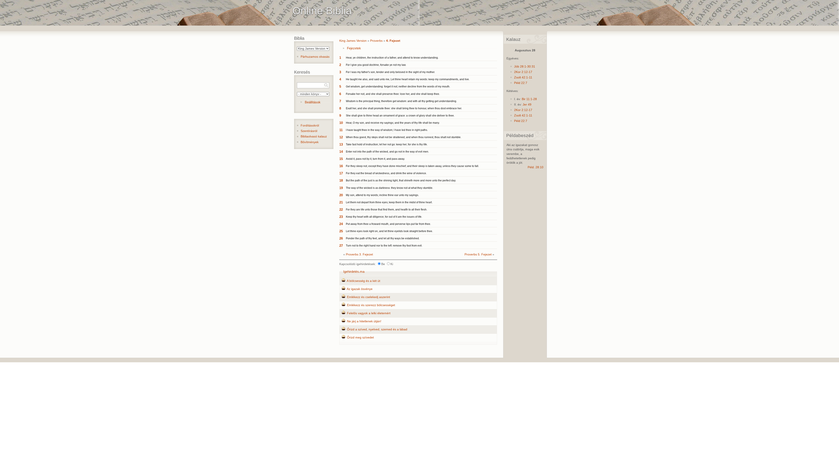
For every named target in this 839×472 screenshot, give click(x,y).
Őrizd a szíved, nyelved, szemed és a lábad (377, 329)
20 (341, 195)
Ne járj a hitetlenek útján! (364, 321)
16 (341, 166)
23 (341, 217)
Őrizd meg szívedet (360, 337)
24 (341, 224)
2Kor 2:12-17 (523, 72)
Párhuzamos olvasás (315, 56)
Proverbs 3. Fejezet (359, 254)
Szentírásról (309, 131)
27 (341, 245)
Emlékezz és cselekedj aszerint (368, 297)
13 (341, 144)
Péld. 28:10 (535, 167)
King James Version (353, 40)
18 (341, 180)
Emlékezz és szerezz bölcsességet (371, 305)
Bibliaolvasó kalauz (314, 136)
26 (341, 238)
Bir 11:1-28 (529, 99)
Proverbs (376, 40)
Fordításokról (310, 125)
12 (341, 137)
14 (341, 151)
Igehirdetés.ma (353, 271)
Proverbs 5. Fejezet (478, 254)
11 (341, 130)
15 (341, 159)
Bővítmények (310, 142)
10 (341, 123)
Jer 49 (527, 104)
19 (341, 188)
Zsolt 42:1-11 (523, 77)
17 (341, 173)
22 (341, 209)
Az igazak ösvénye (360, 289)
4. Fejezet (393, 40)
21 (341, 202)
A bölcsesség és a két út (363, 281)
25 (341, 231)
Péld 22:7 (520, 83)
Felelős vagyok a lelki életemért (368, 313)
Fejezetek (354, 48)
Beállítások (313, 102)
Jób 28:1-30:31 (524, 66)
